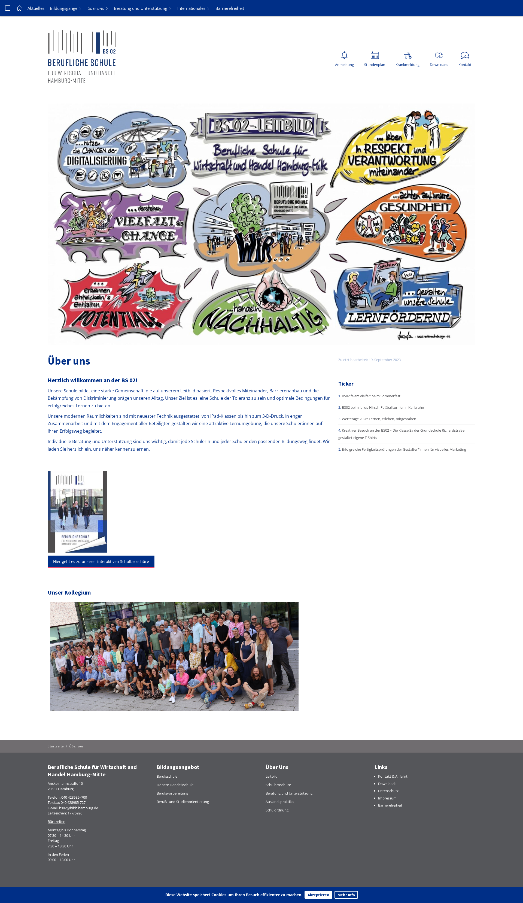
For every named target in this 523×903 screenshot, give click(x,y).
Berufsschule (167, 776)
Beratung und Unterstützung (140, 8)
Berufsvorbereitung (172, 793)
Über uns (95, 8)
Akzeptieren (318, 894)
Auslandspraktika (280, 801)
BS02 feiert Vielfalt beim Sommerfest (371, 395)
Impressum (387, 798)
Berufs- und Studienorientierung (183, 801)
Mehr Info (346, 894)
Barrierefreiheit (229, 8)
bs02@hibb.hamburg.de (78, 807)
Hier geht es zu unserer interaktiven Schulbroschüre (101, 561)
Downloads (387, 783)
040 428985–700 (74, 797)
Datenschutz (388, 790)
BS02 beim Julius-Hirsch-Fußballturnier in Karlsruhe (383, 407)
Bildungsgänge (63, 8)
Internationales (191, 8)
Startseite (56, 746)
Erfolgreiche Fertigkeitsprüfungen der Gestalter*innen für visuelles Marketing (404, 449)
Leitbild (272, 776)
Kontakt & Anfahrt (393, 776)
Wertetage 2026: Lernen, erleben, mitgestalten (379, 418)
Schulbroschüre (278, 784)
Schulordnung (277, 810)
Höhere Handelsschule (175, 784)
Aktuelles (36, 8)
